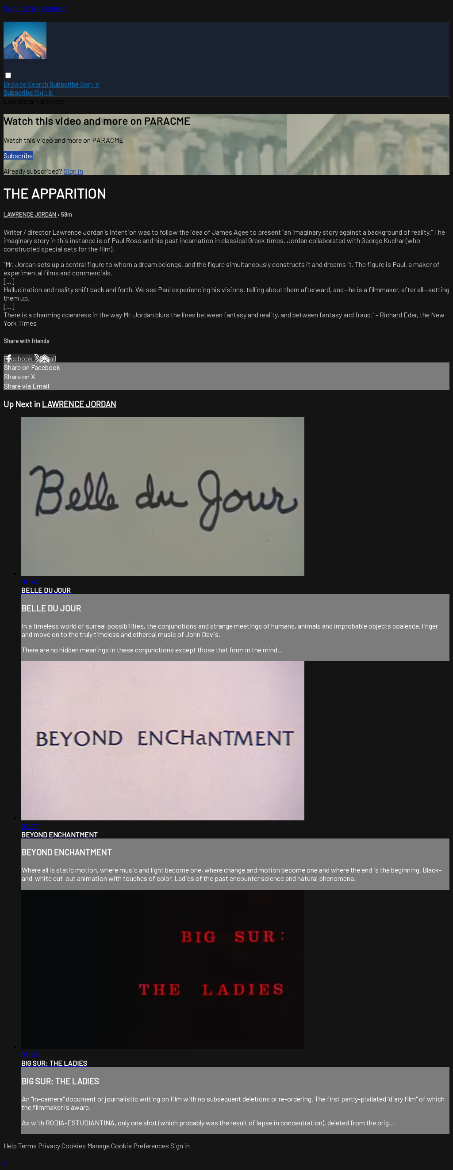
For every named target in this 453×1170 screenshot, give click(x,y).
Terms (28, 1145)
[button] (8, 75)
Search (39, 84)
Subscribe (18, 155)
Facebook (19, 358)
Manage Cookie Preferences (128, 1145)
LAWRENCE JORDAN (31, 214)
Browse (16, 84)
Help (11, 1145)
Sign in (90, 84)
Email (47, 358)
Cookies (74, 1145)
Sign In (44, 92)
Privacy (49, 1145)
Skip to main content (34, 8)
